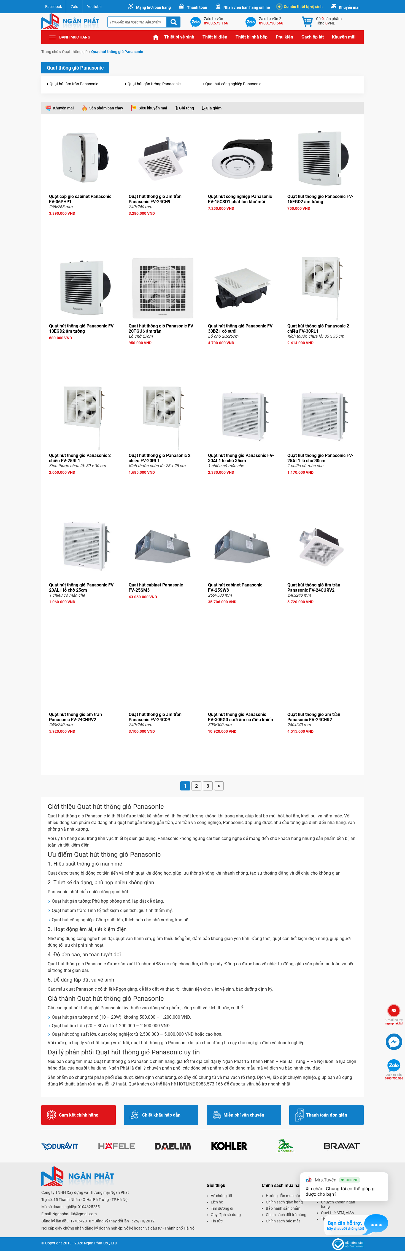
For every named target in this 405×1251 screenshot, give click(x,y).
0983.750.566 (394, 1076)
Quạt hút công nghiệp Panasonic (233, 84)
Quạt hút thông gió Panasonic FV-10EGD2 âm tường (82, 328)
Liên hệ (217, 1202)
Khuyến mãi (349, 7)
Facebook (53, 6)
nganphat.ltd (394, 1021)
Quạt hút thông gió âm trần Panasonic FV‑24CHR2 (313, 717)
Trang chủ (156, 37)
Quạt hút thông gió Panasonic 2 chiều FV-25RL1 (80, 458)
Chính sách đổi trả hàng (286, 1215)
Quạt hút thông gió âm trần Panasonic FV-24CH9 (155, 199)
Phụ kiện (284, 37)
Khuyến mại (63, 108)
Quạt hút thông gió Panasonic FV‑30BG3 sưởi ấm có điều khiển (240, 717)
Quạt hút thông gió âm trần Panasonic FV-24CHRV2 (75, 717)
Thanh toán (197, 7)
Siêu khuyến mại (153, 108)
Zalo (74, 6)
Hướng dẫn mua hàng (284, 1196)
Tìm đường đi (222, 1208)
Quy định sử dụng (226, 1215)
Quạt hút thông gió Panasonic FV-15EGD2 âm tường (320, 199)
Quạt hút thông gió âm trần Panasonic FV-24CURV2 (313, 587)
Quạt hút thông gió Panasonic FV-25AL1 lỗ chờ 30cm (320, 458)
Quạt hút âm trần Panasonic (74, 84)
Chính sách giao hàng (284, 1202)
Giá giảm (214, 108)
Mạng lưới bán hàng (153, 7)
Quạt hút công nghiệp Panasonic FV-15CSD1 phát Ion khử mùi (240, 199)
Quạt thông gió (75, 51)
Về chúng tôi (221, 1196)
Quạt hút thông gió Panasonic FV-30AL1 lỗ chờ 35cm (241, 458)
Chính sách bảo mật (283, 1221)
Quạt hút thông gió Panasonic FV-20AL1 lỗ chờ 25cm (82, 587)
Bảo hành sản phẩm (283, 1208)
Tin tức (217, 1221)
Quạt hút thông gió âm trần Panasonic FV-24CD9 (155, 717)
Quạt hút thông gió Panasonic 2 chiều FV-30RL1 (318, 328)
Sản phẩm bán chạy (106, 108)
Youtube (94, 6)
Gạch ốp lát (312, 37)
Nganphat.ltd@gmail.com (74, 1214)
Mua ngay (83, 223)
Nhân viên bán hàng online (246, 7)
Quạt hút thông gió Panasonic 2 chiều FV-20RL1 (159, 458)
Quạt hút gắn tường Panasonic (154, 84)
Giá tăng (186, 108)
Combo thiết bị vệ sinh (303, 6)
